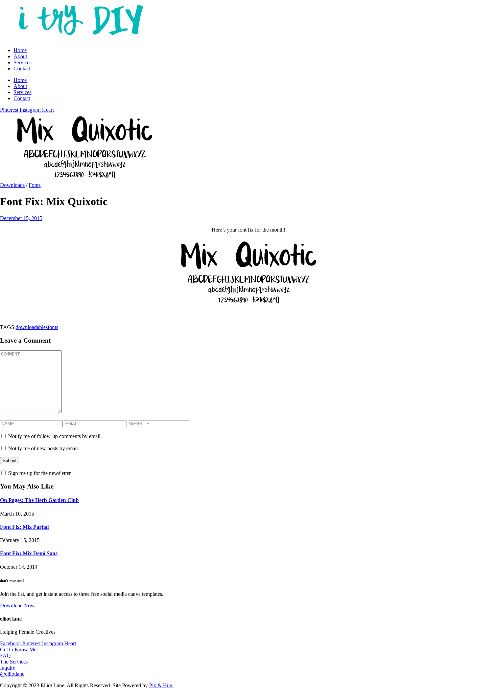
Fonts (35, 185)
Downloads (12, 185)
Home (20, 50)
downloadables (32, 327)
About (20, 56)
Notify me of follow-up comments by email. (55, 436)
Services (22, 62)
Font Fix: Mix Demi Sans (28, 553)
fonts (53, 327)
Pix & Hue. (161, 685)
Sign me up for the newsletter (39, 473)
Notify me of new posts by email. (43, 448)
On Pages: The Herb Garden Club (39, 500)
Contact (22, 68)
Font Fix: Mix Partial (24, 527)
